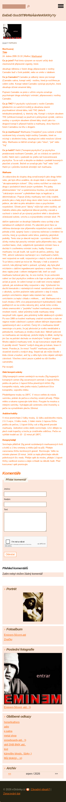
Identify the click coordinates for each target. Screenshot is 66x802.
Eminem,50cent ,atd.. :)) (17, 707)
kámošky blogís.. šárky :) (18, 753)
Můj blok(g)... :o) (13, 758)
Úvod (4, 43)
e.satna (8, 731)
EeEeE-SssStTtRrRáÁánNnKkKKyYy (29, 15)
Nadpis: (7, 499)
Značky (8, 639)
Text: (6, 509)
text (6, 749)
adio (6, 726)
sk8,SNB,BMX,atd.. (15, 744)
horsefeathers (12, 722)
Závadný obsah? (40, 789)
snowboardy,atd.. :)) (15, 740)
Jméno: (7, 489)
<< (9, 773)
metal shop (10, 735)
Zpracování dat (11, 793)
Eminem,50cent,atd (15, 635)
